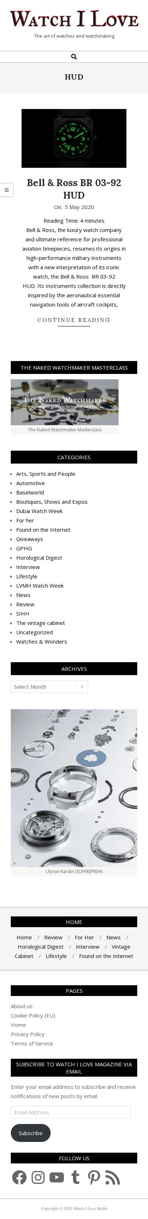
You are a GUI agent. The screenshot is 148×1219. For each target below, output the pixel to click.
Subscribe (31, 1133)
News (23, 594)
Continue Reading (74, 320)
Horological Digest (39, 557)
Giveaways (29, 538)
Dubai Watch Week (39, 510)
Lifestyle (26, 576)
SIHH (22, 613)
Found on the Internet (43, 529)
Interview (28, 566)
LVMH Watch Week (40, 585)
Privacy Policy (28, 1034)
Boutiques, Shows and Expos (52, 501)
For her (25, 520)
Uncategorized (34, 632)
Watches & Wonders (41, 641)
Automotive (30, 483)
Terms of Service (32, 1043)
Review (25, 604)
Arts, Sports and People (45, 473)
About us (22, 1006)
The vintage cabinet (40, 622)
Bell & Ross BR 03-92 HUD (74, 189)
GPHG (24, 548)
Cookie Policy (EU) (33, 1015)
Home (18, 1024)
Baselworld (30, 492)
